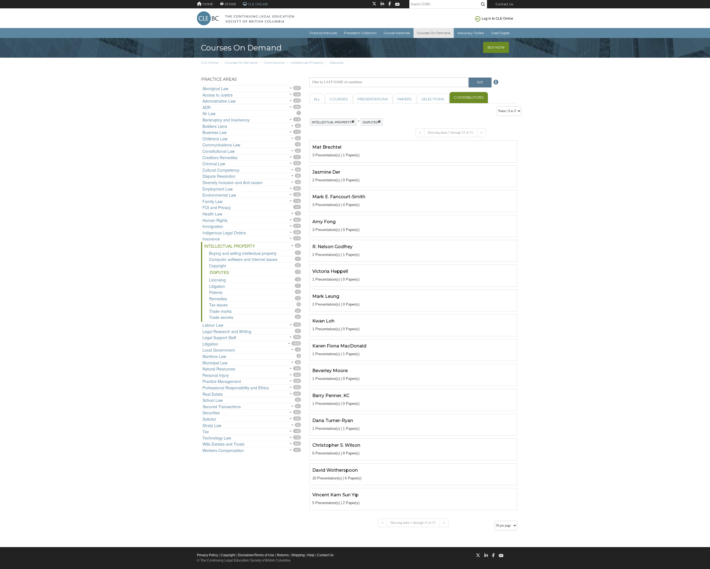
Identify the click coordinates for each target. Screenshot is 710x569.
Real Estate (212, 394)
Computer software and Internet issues (243, 259)
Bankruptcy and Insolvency (226, 120)
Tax (205, 431)
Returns (283, 555)
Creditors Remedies (219, 157)
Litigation (217, 286)
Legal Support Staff (219, 337)
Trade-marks (220, 311)
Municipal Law (214, 362)
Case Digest (500, 33)
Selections (432, 99)
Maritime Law (214, 356)
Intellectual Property (307, 62)
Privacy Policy (207, 555)
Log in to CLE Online (497, 18)
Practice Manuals (323, 33)
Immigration (212, 226)
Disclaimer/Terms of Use (256, 555)
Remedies (218, 298)
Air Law (208, 113)
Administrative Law (218, 101)
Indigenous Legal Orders (224, 232)
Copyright (217, 265)
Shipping (298, 555)
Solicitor (209, 419)
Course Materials (397, 33)
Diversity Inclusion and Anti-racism (232, 182)
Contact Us (504, 4)
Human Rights (214, 220)
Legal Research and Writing (226, 331)
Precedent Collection (360, 33)
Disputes (336, 62)
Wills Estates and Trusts (223, 444)
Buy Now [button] (496, 47)
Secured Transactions (221, 406)
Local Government (218, 350)
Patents (215, 292)
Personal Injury (215, 375)
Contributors (274, 62)
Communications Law (221, 145)
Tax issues (218, 305)
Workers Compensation (223, 450)
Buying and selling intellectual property (243, 253)
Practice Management (221, 381)
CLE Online (210, 62)
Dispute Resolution (218, 176)
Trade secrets (221, 317)
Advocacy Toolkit (470, 33)
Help (311, 555)
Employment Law (217, 189)
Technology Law (216, 438)
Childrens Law (214, 138)
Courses (338, 99)
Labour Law (212, 325)
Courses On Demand (433, 33)
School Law (212, 400)
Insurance (211, 239)
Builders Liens (214, 126)
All (317, 99)
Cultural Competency (220, 170)
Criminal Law (213, 163)
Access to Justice (217, 95)
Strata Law (211, 425)
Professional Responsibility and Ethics (235, 387)
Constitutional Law (218, 151)
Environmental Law (219, 195)
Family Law (212, 201)
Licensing (217, 280)
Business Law (214, 132)
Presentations (372, 99)
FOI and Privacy (216, 207)
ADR (206, 107)
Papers (404, 99)
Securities (211, 412)
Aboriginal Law (215, 88)
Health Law (212, 214)
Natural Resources (218, 369)
